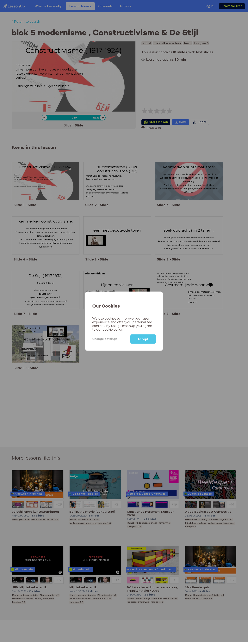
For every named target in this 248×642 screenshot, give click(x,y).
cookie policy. (113, 329)
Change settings (104, 338)
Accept (143, 339)
